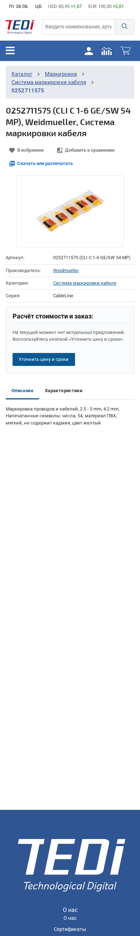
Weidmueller (66, 270)
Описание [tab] (22, 390)
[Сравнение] (107, 50)
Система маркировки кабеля (48, 82)
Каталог (21, 74)
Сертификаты (70, 929)
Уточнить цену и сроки (44, 359)
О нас (70, 918)
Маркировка (61, 74)
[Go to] (20, 27)
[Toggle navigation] (10, 50)
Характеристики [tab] (63, 390)
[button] (125, 27)
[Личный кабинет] (88, 50)
